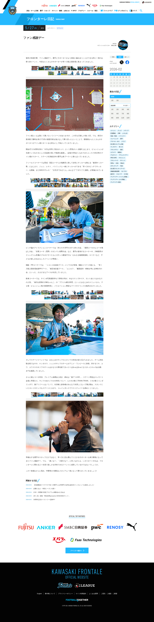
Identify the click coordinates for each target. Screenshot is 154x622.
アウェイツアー (123, 155)
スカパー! (119, 174)
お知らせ (67, 10)
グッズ (119, 130)
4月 (128, 109)
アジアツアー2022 (116, 182)
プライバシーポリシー (65, 593)
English (39, 593)
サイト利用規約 (81, 593)
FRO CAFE (114, 158)
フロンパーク (114, 160)
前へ (113, 57)
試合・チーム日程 (32, 10)
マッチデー (114, 147)
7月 (123, 113)
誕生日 (112, 174)
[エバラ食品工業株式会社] (95, 4)
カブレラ (113, 152)
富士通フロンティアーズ (117, 168)
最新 (119, 57)
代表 (121, 166)
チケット (122, 160)
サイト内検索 (141, 11)
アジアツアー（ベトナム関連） (119, 177)
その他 (126, 174)
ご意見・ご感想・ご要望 (109, 593)
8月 (128, 113)
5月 (112, 113)
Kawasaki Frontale (129, 2)
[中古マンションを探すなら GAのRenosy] (82, 4)
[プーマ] (88, 4)
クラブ (123, 141)
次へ (126, 57)
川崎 (119, 133)
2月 (117, 100)
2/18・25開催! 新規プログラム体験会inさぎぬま (49, 492)
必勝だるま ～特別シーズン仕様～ (44, 488)
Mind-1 (122, 163)
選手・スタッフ (45, 10)
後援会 (119, 152)
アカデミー (82, 10)
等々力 (121, 147)
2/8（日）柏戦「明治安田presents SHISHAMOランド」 (51, 496)
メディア (126, 130)
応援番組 (113, 133)
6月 (117, 113)
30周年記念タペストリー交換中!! (44, 499)
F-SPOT (74, 10)
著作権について (50, 593)
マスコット (122, 158)
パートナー (122, 136)
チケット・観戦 (57, 10)
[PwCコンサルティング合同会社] (74, 4)
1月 (112, 100)
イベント (60, 28)
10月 (117, 118)
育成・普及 (114, 136)
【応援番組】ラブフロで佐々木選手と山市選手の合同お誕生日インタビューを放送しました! (63, 485)
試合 (117, 163)
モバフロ (123, 171)
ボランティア (114, 166)
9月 (112, 118)
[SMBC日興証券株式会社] (64, 4)
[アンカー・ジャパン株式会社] (53, 4)
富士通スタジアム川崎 (117, 144)
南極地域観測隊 (115, 171)
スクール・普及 (92, 10)
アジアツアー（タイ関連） (118, 179)
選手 (121, 138)
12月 (128, 118)
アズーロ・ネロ (115, 141)
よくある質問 (93, 593)
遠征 (121, 149)
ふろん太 (124, 133)
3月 (123, 109)
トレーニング (114, 138)
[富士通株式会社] (44, 4)
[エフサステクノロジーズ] (106, 4)
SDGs (112, 163)
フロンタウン (114, 149)
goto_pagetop (147, 614)
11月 (122, 118)
